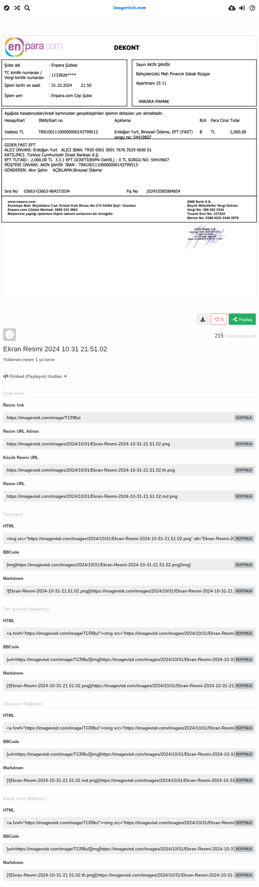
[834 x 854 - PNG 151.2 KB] (202, 319)
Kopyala (244, 418)
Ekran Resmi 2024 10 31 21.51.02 (55, 349)
